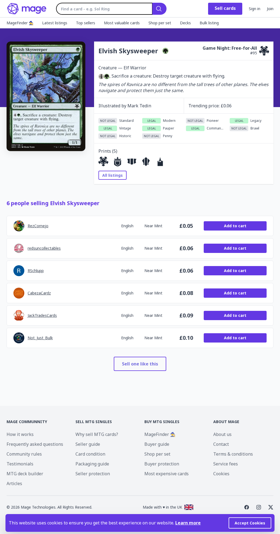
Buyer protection (161, 464)
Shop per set (157, 454)
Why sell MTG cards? (96, 434)
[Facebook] (246, 507)
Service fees (225, 464)
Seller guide (87, 444)
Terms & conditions (233, 454)
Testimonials (20, 464)
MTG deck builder (25, 474)
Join (270, 8)
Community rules (24, 454)
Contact (221, 444)
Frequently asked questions (35, 444)
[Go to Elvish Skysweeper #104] (117, 161)
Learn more (188, 523)
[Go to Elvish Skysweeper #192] (132, 161)
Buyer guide (156, 444)
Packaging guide (92, 464)
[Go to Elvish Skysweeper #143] (146, 161)
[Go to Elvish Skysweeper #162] (160, 161)
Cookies (221, 474)
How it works (20, 434)
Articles (14, 483)
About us (222, 434)
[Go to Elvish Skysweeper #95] (103, 161)
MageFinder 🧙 (160, 434)
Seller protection (92, 474)
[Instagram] (258, 507)
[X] (270, 507)
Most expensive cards (166, 474)
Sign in (254, 8)
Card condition (90, 454)
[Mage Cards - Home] (27, 9)
